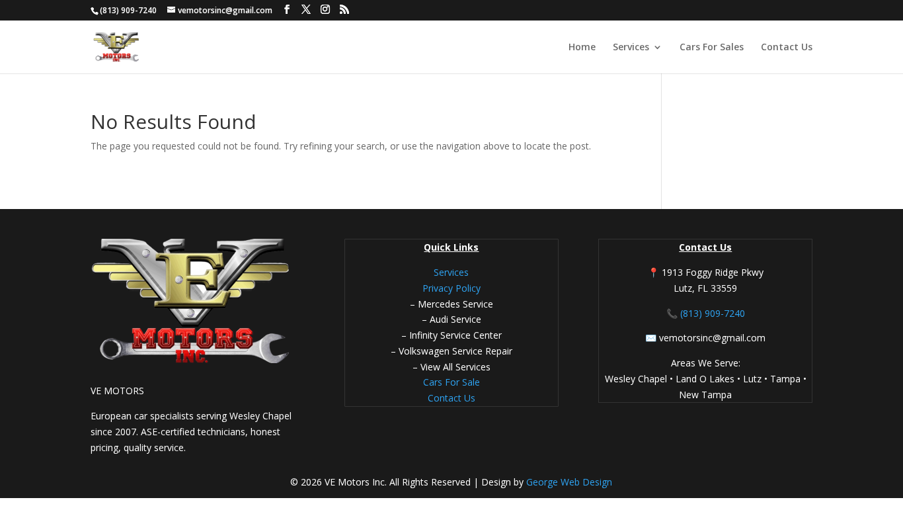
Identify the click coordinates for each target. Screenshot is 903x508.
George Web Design (568, 482)
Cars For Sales (712, 47)
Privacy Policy (451, 288)
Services (631, 47)
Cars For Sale (451, 382)
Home (582, 47)
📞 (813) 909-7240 (705, 313)
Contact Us (786, 47)
